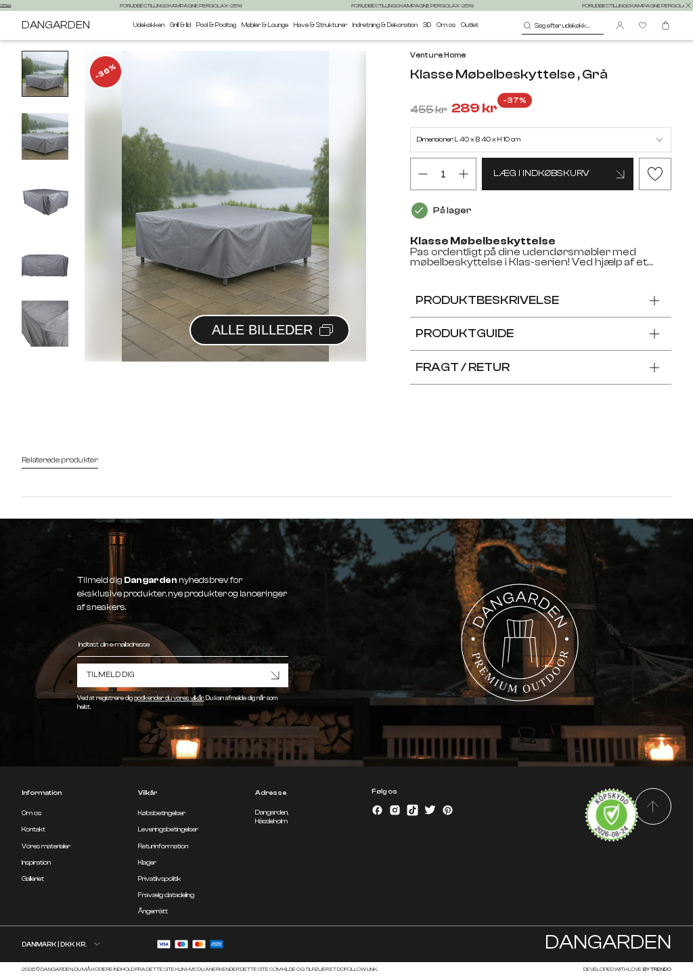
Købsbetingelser (161, 813)
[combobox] (563, 26)
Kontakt (33, 829)
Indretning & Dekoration (385, 24)
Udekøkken (148, 24)
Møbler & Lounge (265, 24)
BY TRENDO (656, 969)
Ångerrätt (153, 911)
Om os (446, 24)
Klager (147, 863)
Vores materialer (46, 846)
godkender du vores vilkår (169, 698)
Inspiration (36, 863)
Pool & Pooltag (216, 24)
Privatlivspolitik (159, 879)
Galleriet (33, 879)
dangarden (56, 25)
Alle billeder (262, 329)
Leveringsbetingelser (168, 829)
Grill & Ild (180, 24)
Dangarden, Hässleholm (271, 816)
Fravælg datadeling (166, 895)
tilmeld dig (110, 674)
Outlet (469, 24)
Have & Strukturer (320, 24)
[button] (339, 191)
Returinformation (163, 846)
